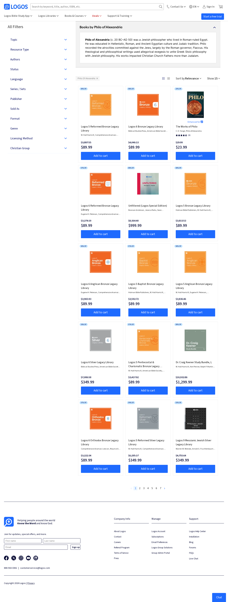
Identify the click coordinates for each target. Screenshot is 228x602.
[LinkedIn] (35, 558)
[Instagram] (21, 558)
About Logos (120, 531)
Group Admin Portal (161, 552)
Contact (117, 536)
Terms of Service (121, 552)
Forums (192, 547)
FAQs (191, 552)
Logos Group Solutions (162, 547)
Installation (194, 536)
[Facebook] (6, 558)
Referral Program (122, 547)
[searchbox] (97, 6)
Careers (117, 542)
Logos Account (158, 531)
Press (116, 558)
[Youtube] (28, 558)
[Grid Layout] (163, 78)
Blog (191, 542)
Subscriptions (158, 536)
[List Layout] (168, 78)
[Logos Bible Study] (16, 7)
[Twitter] (13, 558)
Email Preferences (159, 542)
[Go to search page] (160, 7)
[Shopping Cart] (220, 7)
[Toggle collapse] (214, 27)
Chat (219, 597)
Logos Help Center (197, 531)
